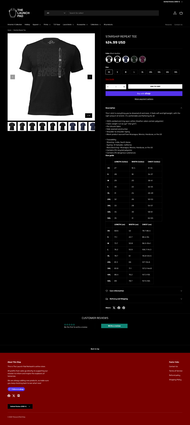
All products (108, 24)
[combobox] (101, 13)
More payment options (144, 99)
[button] (181, 13)
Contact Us (178, 24)
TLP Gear (57, 24)
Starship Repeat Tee (19, 30)
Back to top (95, 349)
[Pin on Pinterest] (123, 307)
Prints (46, 24)
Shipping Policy (175, 379)
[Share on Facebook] (118, 307)
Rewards (168, 24)
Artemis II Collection (15, 24)
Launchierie (67, 24)
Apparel (35, 24)
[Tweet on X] (114, 307)
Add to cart (155, 86)
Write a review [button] (114, 325)
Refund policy (174, 375)
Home (9, 30)
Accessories (81, 24)
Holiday (27, 24)
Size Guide (110, 79)
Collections (94, 24)
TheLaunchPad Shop (19, 417)
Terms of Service (175, 370)
